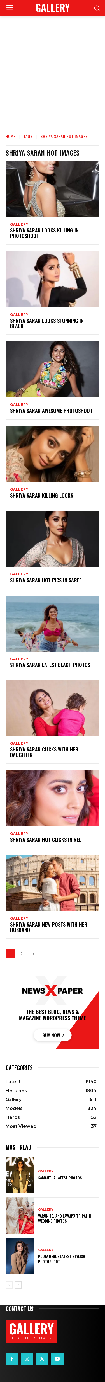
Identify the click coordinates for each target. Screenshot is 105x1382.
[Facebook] (12, 1359)
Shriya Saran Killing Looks (41, 495)
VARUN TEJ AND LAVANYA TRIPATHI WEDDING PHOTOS (64, 1218)
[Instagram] (27, 1359)
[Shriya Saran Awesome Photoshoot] (52, 369)
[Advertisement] (52, 70)
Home (10, 136)
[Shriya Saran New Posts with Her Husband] (52, 883)
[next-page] (33, 953)
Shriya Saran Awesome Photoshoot (51, 410)
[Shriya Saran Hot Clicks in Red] (52, 798)
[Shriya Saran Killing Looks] (52, 454)
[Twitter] (42, 1359)
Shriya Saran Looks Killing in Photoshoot (44, 233)
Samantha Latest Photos (60, 1177)
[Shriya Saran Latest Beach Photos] (52, 624)
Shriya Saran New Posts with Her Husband (48, 927)
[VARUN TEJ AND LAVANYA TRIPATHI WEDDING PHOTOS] (20, 1215)
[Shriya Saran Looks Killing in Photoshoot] (52, 189)
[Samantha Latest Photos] (20, 1175)
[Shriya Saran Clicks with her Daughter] (52, 708)
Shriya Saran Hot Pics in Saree (45, 580)
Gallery (19, 224)
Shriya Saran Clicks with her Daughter (44, 752)
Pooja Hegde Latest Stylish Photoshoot (61, 1258)
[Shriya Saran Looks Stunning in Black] (52, 279)
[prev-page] (9, 1285)
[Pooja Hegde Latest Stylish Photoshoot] (20, 1256)
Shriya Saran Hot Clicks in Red (46, 839)
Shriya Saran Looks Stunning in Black (47, 323)
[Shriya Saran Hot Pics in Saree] (52, 539)
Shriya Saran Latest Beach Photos (50, 664)
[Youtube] (57, 1359)
